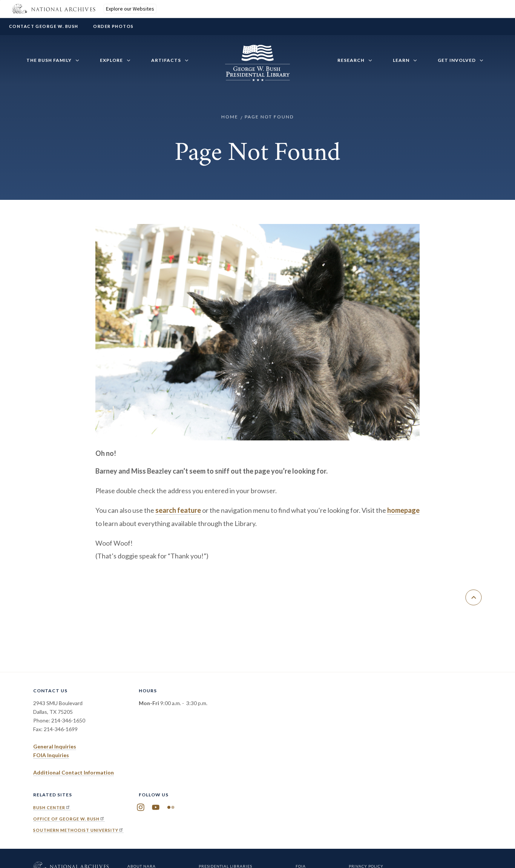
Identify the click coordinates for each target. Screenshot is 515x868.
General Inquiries (54, 746)
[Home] (257, 77)
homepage (403, 510)
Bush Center (49, 807)
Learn (401, 60)
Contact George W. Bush (43, 26)
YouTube (155, 807)
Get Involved (457, 60)
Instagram (140, 807)
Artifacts (166, 60)
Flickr (171, 807)
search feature (178, 510)
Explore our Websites (130, 8)
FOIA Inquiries (51, 755)
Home (229, 117)
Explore (111, 60)
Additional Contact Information (73, 772)
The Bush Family (49, 60)
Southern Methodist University (75, 830)
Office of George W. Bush (66, 818)
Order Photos (113, 26)
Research (351, 60)
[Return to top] (473, 597)
